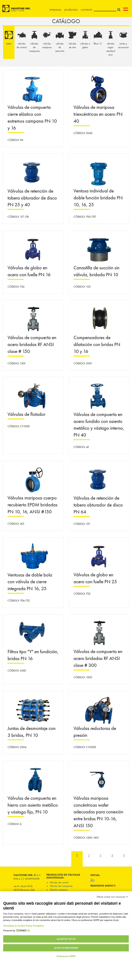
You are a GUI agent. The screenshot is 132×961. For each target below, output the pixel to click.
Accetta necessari (66, 948)
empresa (55, 9)
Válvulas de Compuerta (61, 886)
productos (71, 9)
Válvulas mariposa (58, 889)
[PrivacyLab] (22, 930)
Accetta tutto (66, 939)
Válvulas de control (59, 882)
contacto (86, 9)
